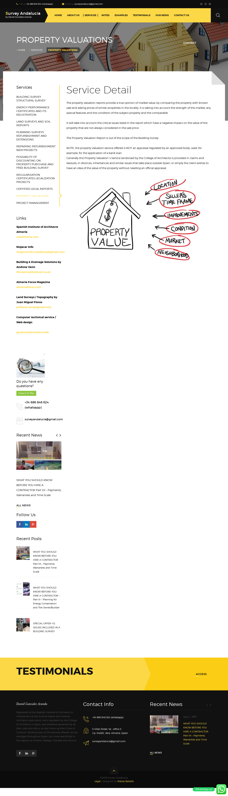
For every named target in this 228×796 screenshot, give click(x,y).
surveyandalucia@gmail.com (89, 4)
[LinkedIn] (206, 4)
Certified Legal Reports (34, 188)
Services (37, 50)
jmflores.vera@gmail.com (33, 307)
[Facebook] (201, 4)
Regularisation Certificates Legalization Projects (35, 178)
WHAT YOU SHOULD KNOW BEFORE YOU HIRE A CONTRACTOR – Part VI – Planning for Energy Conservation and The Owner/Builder (46, 597)
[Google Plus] (210, 4)
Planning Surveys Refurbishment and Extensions (31, 136)
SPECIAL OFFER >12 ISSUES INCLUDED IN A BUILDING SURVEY (46, 627)
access (201, 674)
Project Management (32, 203)
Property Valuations (32, 195)
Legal (97, 781)
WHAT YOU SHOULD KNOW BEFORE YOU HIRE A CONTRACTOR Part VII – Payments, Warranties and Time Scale (45, 561)
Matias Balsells (125, 781)
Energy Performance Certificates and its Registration (32, 111)
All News (23, 505)
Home (21, 50)
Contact (189, 43)
